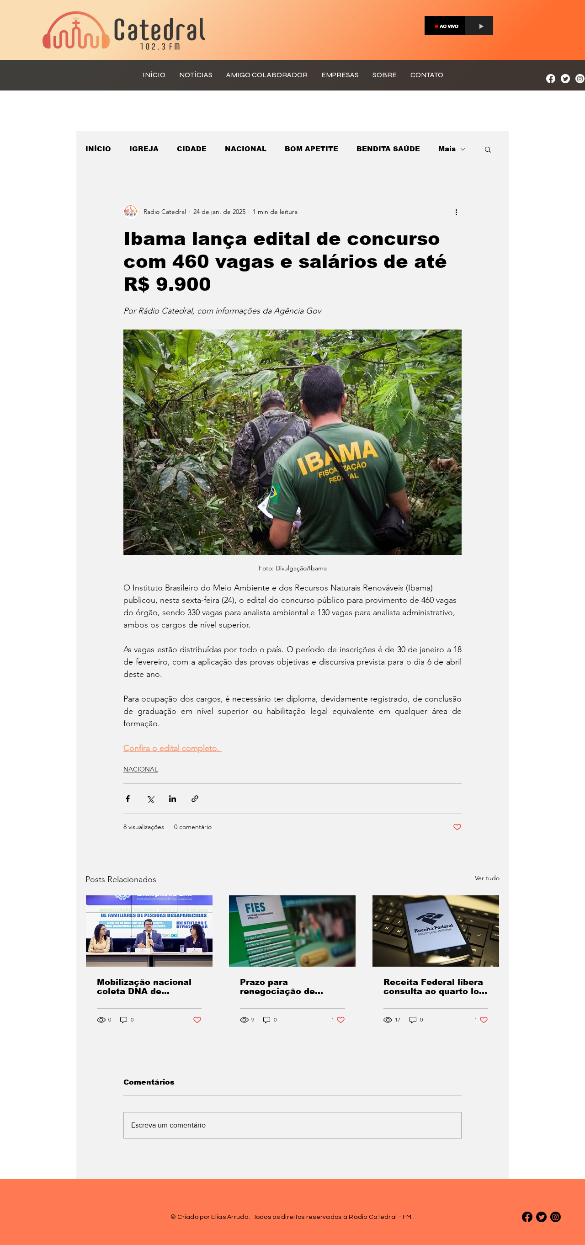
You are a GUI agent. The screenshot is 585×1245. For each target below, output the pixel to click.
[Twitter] (565, 78)
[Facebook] (550, 78)
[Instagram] (580, 78)
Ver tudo (487, 878)
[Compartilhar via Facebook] (127, 798)
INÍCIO (98, 149)
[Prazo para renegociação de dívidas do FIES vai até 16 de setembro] (292, 931)
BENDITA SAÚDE (388, 149)
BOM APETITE (311, 149)
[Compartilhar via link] (195, 798)
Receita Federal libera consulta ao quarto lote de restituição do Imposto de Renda (435, 987)
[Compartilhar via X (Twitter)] (150, 798)
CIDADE (192, 149)
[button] (488, 149)
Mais (447, 149)
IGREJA (144, 149)
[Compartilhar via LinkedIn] (172, 798)
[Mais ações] (456, 211)
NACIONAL (245, 149)
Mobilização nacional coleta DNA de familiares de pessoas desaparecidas (146, 987)
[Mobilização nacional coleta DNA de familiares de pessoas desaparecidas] (149, 931)
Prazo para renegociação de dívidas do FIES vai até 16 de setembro (291, 987)
